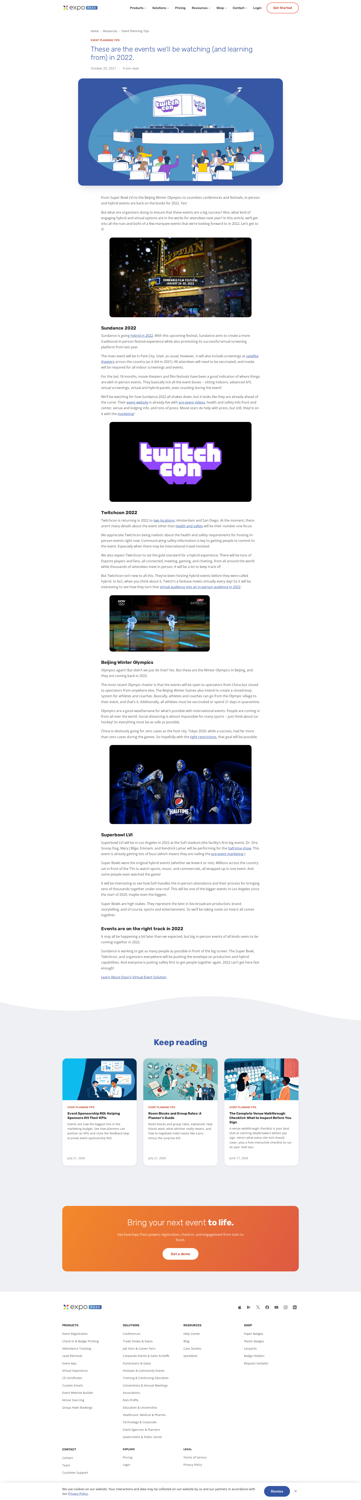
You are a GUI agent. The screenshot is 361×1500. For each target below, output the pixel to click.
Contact (238, 8)
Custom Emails (72, 1385)
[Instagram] (286, 1307)
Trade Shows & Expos (138, 1341)
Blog (186, 1341)
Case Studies (192, 1348)
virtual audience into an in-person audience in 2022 (200, 587)
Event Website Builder (77, 1393)
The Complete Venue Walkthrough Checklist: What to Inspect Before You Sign (260, 1117)
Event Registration (75, 1334)
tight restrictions (203, 737)
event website (137, 402)
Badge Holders (254, 1356)
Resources (200, 8)
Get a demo (180, 1254)
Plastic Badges (254, 1341)
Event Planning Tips (135, 31)
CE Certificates (72, 1378)
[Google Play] (249, 1307)
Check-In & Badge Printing (80, 1341)
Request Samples (256, 1363)
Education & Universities (140, 1407)
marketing (126, 413)
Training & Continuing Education (146, 1378)
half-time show (239, 848)
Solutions (159, 8)
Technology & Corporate (139, 1422)
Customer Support (75, 1473)
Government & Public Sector (142, 1437)
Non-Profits (131, 1400)
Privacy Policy (192, 1465)
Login (257, 8)
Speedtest (190, 1356)
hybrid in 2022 (142, 335)
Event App (69, 1363)
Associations (131, 1393)
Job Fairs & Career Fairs (139, 1348)
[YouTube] (276, 1307)
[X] (258, 1307)
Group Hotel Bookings (77, 1407)
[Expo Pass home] (80, 7)
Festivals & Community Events (144, 1371)
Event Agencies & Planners (141, 1430)
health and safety (189, 526)
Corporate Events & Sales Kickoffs (146, 1356)
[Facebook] (267, 1307)
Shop (220, 8)
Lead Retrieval (72, 1356)
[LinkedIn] (295, 1307)
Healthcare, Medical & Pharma (144, 1415)
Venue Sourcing (73, 1400)
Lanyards (250, 1348)
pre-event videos (192, 402)
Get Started (282, 8)
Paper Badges (253, 1334)
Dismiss (277, 1491)
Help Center (191, 1334)
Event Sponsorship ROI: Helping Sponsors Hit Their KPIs (93, 1115)
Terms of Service (195, 1457)
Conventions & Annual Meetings (145, 1385)
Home (95, 31)
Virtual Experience (75, 1371)
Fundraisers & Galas (137, 1363)
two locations (164, 520)
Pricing (180, 8)
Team (66, 1465)
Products (137, 8)
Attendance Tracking (76, 1348)
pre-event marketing (227, 854)
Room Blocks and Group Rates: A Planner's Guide (174, 1115)
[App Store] (240, 1307)
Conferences (131, 1334)
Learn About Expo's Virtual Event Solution (134, 977)
